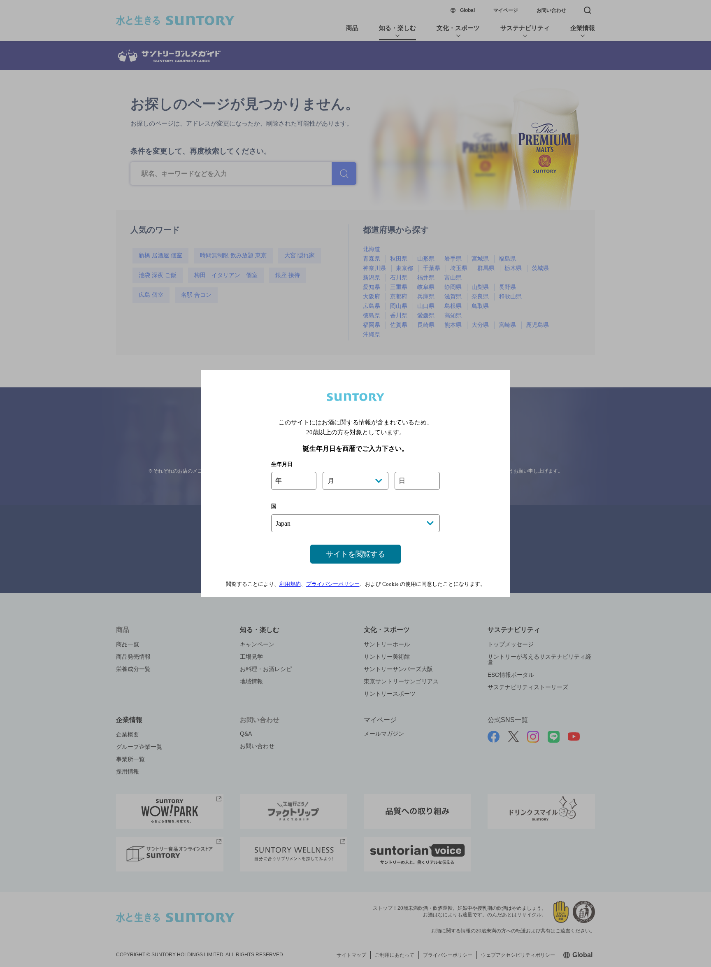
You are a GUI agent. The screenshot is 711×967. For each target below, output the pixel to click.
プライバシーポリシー (333, 584)
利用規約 (290, 584)
